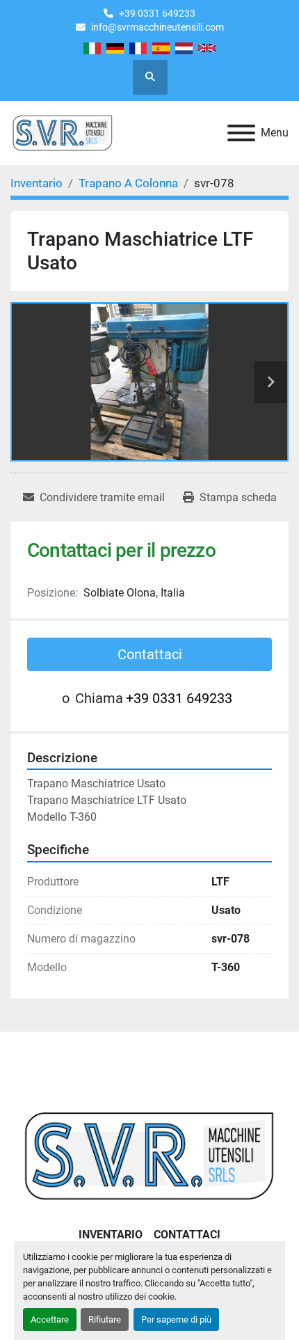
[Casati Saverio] (149, 1154)
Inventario (111, 1234)
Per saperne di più (176, 1319)
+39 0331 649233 (157, 13)
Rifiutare (104, 1319)
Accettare (50, 1319)
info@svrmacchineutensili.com (157, 27)
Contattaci (150, 654)
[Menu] (241, 133)
